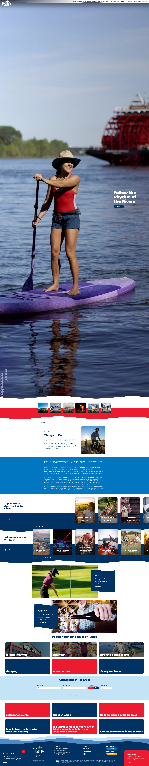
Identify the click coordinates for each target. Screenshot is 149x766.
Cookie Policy (36, 762)
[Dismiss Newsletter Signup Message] (23, 751)
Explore (118, 206)
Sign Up (5, 762)
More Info (136, 759)
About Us (118, 1)
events (64, 480)
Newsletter (137, 1)
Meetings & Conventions (77, 1)
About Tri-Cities (123, 5)
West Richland (66, 463)
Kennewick (51, 463)
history (75, 479)
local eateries (91, 477)
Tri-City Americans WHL (94, 482)
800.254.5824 (66, 748)
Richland (57, 463)
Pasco (46, 463)
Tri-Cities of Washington (78, 461)
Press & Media (105, 1)
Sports (84, 1)
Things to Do (96, 5)
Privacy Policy (41, 762)
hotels (67, 477)
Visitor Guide (143, 1)
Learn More (98, 586)
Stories (114, 1)
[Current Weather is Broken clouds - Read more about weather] (144, 5)
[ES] (84, 754)
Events (131, 5)
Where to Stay (105, 5)
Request (111, 753)
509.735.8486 (59, 748)
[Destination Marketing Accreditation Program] (57, 762)
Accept (129, 762)
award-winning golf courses (59, 479)
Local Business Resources (97, 1)
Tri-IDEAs (110, 1)
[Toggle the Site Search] (146, 5)
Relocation (87, 749)
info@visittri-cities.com (61, 750)
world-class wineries (96, 473)
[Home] (6, 3)
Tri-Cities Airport (70, 490)
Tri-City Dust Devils (58, 484)
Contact (122, 1)
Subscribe (111, 748)
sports (55, 482)
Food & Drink (114, 5)
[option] (84, 754)
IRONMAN (89, 1)
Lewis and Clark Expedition (92, 480)
